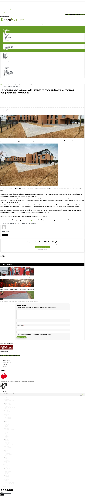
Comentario (19, 309)
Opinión (6, 44)
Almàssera (7, 406)
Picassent (7, 453)
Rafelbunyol (7, 427)
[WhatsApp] (8, 16)
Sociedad (7, 40)
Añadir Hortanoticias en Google (42, 247)
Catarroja (7, 443)
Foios (6, 413)
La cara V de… (7, 48)
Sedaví (6, 456)
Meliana (7, 420)
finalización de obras (14, 223)
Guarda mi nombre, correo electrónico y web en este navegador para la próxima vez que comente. (34, 334)
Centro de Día (6, 223)
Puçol (6, 425)
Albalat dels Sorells (9, 400)
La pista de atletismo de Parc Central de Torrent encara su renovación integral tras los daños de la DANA (20, 301)
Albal (6, 435)
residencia (34, 223)
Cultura (6, 33)
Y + (3, 43)
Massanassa (8, 447)
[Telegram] (5, 16)
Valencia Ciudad (6, 30)
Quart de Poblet (8, 454)
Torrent (2, 298)
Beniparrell (7, 440)
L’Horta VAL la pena (9, 483)
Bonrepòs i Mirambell (10, 407)
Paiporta (7, 450)
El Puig (6, 410)
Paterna (2, 287)
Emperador (7, 411)
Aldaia (6, 438)
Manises (7, 446)
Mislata (6, 449)
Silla (6, 457)
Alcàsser (7, 436)
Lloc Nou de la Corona (10, 445)
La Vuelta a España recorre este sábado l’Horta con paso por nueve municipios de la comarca (18, 277)
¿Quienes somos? (5, 5)
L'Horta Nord (3, 275)
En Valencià (5, 49)
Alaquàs (7, 434)
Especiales (5, 31)
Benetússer (7, 442)
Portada (1, 84)
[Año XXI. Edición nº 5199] (7, 9)
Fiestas (6, 36)
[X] (7, 16)
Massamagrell (8, 418)
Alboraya (7, 402)
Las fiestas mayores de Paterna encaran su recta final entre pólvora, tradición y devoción (17, 289)
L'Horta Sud (15, 86)
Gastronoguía (8, 37)
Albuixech (7, 403)
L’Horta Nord (6, 28)
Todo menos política (9, 46)
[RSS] (4, 16)
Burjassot (7, 409)
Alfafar (6, 439)
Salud (6, 39)
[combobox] (5, 493)
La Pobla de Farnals (9, 416)
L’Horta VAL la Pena (9, 47)
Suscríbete (4, 6)
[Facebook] (1, 16)
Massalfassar (8, 417)
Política (6, 38)
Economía (7, 35)
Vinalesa (7, 431)
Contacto (4, 7)
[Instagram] (2, 16)
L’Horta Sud (5, 29)
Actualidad (5, 27)
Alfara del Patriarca (9, 404)
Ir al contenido (3, 0)
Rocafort (7, 428)
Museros (7, 422)
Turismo (6, 41)
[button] (42, 97)
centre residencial (5, 188)
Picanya (18, 86)
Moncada (7, 421)
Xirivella (7, 460)
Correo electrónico (20, 325)
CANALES (5, 464)
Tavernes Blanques (9, 429)
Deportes (7, 34)
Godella (7, 414)
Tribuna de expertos (9, 45)
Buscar (4, 50)
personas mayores (24, 223)
